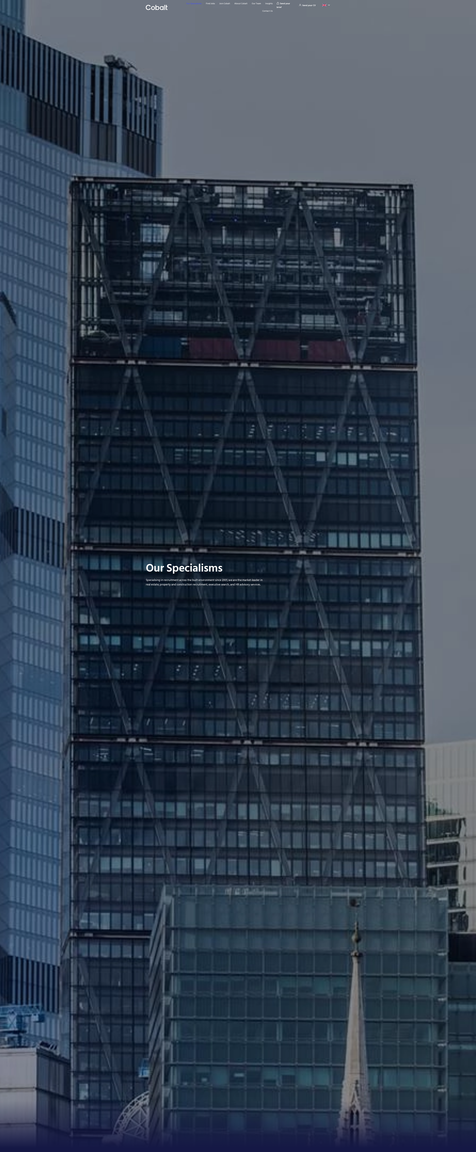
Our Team (256, 3)
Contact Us (267, 11)
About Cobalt (240, 3)
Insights (269, 3)
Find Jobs (210, 3)
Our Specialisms (194, 3)
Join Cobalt (224, 3)
